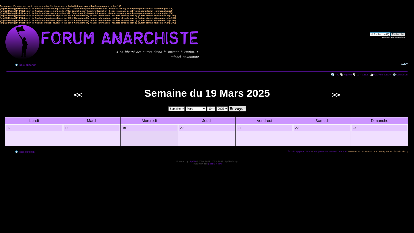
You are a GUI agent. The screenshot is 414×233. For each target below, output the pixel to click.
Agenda (348, 74)
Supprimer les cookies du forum (330, 151)
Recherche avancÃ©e (393, 37)
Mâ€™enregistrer (382, 74)
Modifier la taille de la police (404, 64)
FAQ (336, 74)
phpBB (192, 161)
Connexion (402, 74)
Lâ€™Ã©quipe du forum (299, 151)
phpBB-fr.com (215, 164)
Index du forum (27, 65)
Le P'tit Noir (363, 74)
